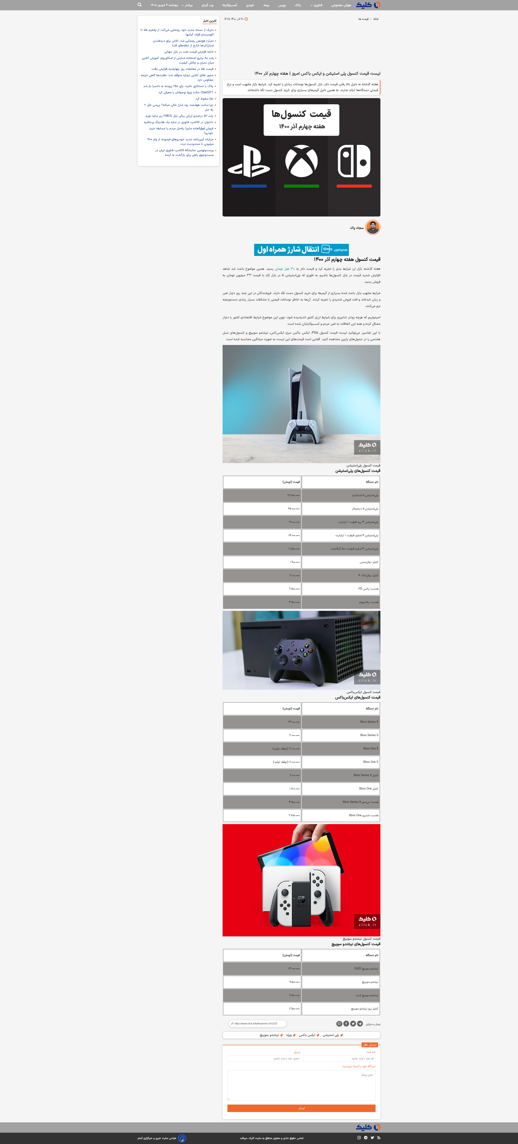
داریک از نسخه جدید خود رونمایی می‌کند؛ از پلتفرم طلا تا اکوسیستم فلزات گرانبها (177, 32)
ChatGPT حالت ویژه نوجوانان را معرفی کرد (185, 92)
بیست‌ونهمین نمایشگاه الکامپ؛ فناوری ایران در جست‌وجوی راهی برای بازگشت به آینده (184, 152)
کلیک (251, 1138)
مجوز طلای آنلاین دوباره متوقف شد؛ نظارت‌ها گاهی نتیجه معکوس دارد (177, 77)
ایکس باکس (307, 1035)
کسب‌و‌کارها (229, 5)
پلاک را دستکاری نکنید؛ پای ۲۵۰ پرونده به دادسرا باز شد (178, 86)
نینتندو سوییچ (270, 1035)
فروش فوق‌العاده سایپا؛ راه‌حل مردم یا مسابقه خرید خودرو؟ (181, 131)
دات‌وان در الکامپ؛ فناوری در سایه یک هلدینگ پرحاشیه (178, 122)
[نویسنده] (372, 228)
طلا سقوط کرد (204, 99)
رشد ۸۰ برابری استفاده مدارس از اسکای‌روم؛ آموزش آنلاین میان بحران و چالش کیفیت (178, 60)
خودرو (250, 5)
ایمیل (297, 1052)
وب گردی (207, 5)
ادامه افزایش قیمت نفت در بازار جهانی (188, 52)
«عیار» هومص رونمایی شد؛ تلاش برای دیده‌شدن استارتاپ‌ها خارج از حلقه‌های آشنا (183, 43)
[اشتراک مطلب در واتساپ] (339, 1024)
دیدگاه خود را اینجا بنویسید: (359, 1066)
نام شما (371, 1052)
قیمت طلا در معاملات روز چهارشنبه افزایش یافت (182, 69)
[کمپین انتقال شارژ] (301, 250)
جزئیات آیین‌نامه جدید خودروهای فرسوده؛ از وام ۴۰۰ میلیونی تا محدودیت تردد (181, 141)
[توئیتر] (353, 1024)
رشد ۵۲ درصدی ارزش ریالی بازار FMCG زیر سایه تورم (179, 116)
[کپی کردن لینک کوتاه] (256, 1023)
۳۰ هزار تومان (285, 268)
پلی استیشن (331, 1035)
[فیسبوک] (346, 1024)
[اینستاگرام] (359, 1138)
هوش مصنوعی (341, 5)
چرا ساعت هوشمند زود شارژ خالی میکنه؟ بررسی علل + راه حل (178, 107)
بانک (298, 5)
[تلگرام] (360, 1024)
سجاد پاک (357, 228)
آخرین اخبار (209, 21)
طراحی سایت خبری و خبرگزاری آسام (157, 1138)
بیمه (266, 5)
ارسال (301, 1108)
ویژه (289, 1035)
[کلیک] (368, 5)
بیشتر (188, 5)
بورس (282, 5)
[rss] (378, 1138)
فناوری (317, 5)
